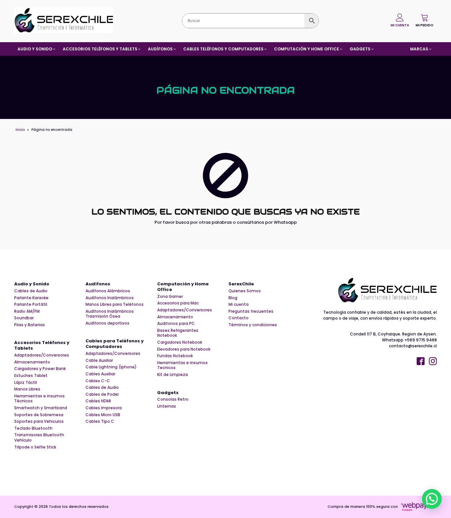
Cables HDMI (98, 401)
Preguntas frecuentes (250, 311)
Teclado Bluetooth (33, 428)
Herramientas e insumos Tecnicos (182, 365)
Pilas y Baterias (29, 325)
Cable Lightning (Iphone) (111, 367)
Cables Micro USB (103, 414)
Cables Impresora (104, 408)
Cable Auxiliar (99, 360)
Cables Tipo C (100, 421)
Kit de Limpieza (172, 374)
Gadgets (168, 393)
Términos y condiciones (252, 325)
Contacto (238, 318)
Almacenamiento (32, 362)
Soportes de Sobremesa (38, 414)
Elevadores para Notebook (183, 349)
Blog (232, 298)
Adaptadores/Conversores (41, 355)
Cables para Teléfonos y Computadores (115, 344)
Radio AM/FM (27, 311)
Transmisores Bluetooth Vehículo (39, 437)
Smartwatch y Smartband (40, 408)
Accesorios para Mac (178, 303)
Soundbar (24, 318)
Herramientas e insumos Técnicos (39, 398)
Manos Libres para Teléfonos (115, 304)
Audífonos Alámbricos (108, 291)
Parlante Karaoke (31, 298)
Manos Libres (27, 389)
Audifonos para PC (176, 323)
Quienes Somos (244, 291)
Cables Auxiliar (100, 374)
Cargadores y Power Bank (40, 368)
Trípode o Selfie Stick (35, 447)
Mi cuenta (238, 304)
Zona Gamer (170, 296)
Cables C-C (98, 381)
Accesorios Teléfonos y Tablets (41, 345)
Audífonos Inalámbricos (110, 298)
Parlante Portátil (30, 304)
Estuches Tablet (31, 375)
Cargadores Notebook (179, 342)
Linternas (166, 406)
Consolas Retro (173, 399)
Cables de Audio (31, 291)
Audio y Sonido (31, 284)
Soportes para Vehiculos (39, 421)
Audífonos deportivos (107, 323)
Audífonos (98, 284)
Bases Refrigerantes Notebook (177, 333)
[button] (425, 20)
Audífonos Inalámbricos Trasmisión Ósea (110, 314)
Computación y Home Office (183, 287)
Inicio (20, 129)
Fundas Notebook (175, 356)
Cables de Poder (102, 394)
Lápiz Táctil (25, 382)
